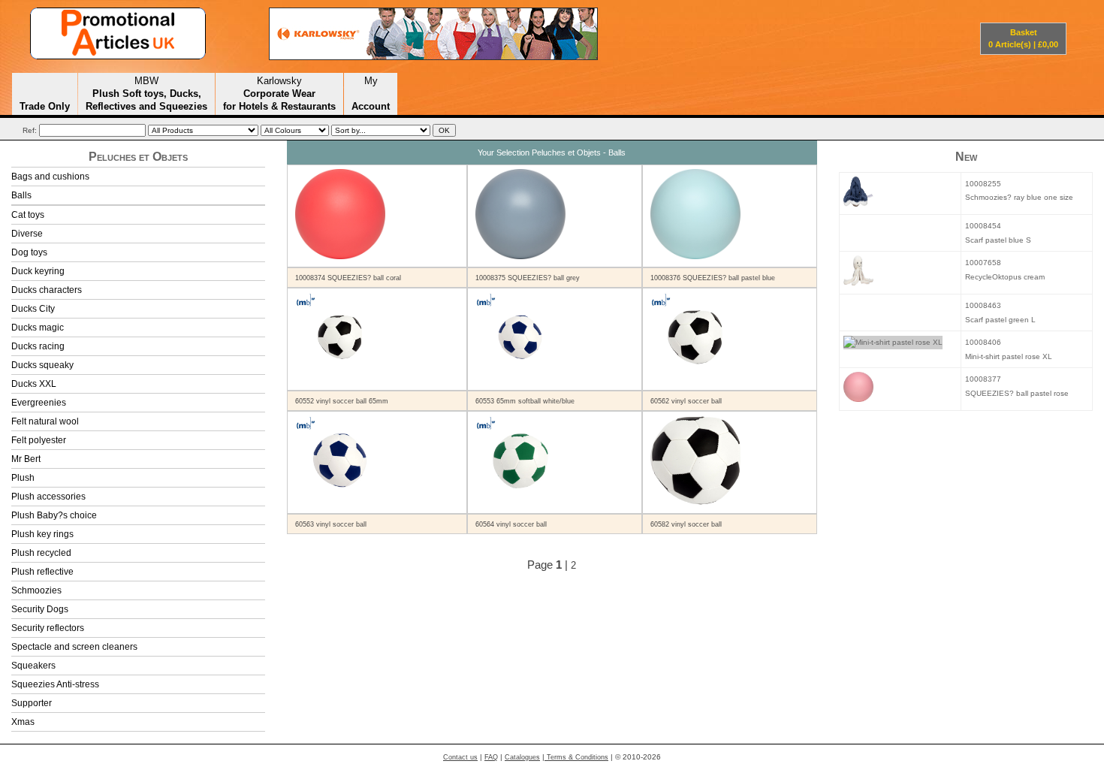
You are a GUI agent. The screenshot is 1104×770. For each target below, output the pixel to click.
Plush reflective (42, 571)
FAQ (491, 757)
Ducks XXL (33, 384)
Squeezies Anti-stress (55, 684)
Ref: (30, 130)
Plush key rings (42, 534)
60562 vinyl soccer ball (686, 401)
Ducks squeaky (42, 365)
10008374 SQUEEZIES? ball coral (348, 278)
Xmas (23, 722)
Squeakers (33, 665)
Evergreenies (38, 402)
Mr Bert (26, 459)
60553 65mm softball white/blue (525, 401)
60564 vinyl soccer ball (511, 524)
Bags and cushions (50, 176)
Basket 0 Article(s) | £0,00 (1023, 38)
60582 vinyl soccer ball (686, 524)
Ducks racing (38, 346)
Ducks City (33, 308)
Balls (21, 195)
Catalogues (522, 757)
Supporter (31, 703)
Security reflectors (47, 628)
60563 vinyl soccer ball (330, 524)
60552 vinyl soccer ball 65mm (341, 401)
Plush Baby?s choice (54, 515)
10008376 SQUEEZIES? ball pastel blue (712, 278)
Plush (23, 478)
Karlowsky (279, 93)
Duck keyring (38, 271)
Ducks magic (37, 327)
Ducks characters (46, 290)
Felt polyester (38, 440)
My (370, 93)
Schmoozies (36, 590)
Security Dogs (39, 609)
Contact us (460, 757)
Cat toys (27, 215)
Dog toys (29, 252)
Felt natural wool (45, 421)
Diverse (27, 233)
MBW (146, 93)
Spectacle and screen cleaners (74, 647)
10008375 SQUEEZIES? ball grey (527, 278)
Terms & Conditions (576, 757)
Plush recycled (41, 553)
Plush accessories (48, 496)
